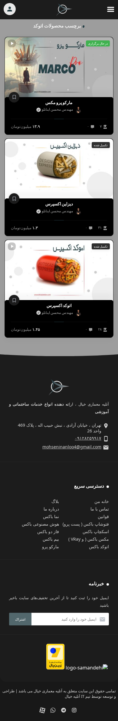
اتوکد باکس (99, 546)
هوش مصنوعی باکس (40, 524)
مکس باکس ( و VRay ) (88, 539)
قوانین (103, 516)
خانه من (101, 501)
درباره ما (51, 509)
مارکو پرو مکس (59, 102)
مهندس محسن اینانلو (57, 109)
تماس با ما (99, 509)
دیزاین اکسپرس (59, 204)
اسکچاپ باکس (96, 531)
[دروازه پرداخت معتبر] (55, 667)
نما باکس (51, 516)
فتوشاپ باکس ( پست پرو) (86, 524)
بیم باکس (51, 539)
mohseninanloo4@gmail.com (71, 447)
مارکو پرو (50, 546)
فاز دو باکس (48, 531)
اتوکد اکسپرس (59, 305)
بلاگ (55, 501)
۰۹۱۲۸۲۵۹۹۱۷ (88, 438)
